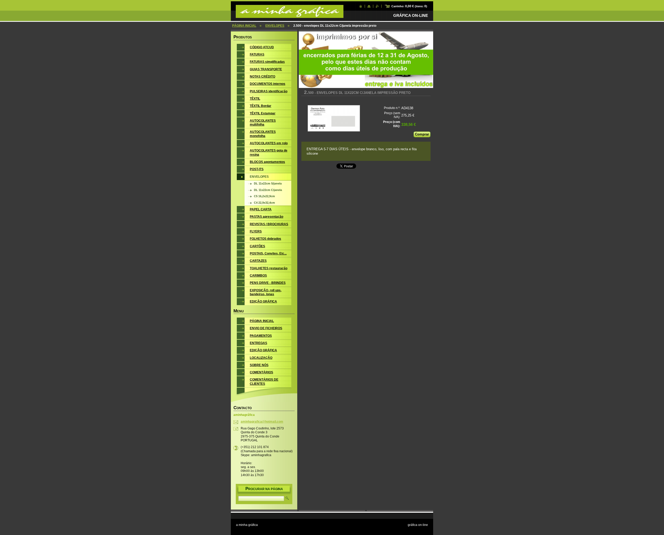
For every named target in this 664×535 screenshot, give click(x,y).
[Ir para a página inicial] (289, 15)
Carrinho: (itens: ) (409, 6)
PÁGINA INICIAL (244, 25)
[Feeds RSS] (377, 6)
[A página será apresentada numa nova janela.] (333, 118)
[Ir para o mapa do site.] (369, 6)
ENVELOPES (274, 25)
